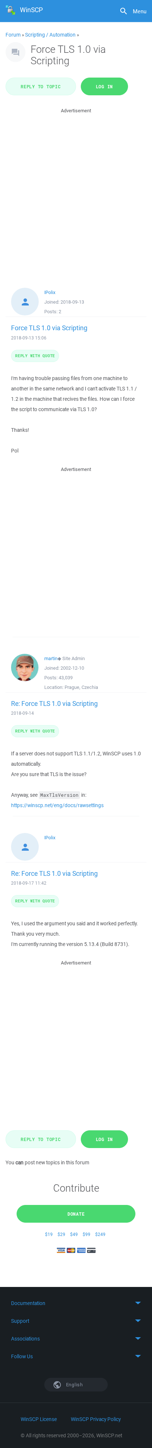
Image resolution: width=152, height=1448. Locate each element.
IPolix (49, 292)
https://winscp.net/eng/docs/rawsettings (57, 805)
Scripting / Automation (50, 34)
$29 (61, 1234)
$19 (49, 1234)
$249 (100, 1234)
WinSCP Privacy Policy (96, 1419)
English (74, 1385)
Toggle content (76, 1303)
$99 (86, 1234)
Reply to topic (41, 86)
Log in (104, 86)
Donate (76, 1214)
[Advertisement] (76, 191)
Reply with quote (35, 355)
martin (51, 658)
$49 (74, 1234)
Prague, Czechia (81, 687)
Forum (13, 34)
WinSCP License (39, 1419)
